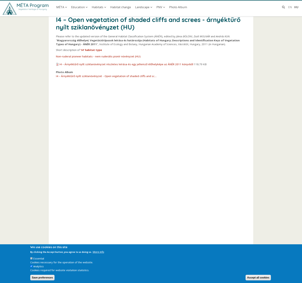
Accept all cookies (258, 277)
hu (296, 7)
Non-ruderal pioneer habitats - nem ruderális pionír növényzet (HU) (98, 56)
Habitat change (120, 7)
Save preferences (42, 277)
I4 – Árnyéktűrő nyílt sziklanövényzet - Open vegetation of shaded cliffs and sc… (106, 76)
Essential (38, 258)
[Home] (10, 8)
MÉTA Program (33, 5)
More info (98, 252)
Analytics (38, 266)
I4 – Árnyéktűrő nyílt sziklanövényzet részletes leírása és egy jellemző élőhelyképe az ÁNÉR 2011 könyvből (126, 64)
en (290, 7)
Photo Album (178, 7)
